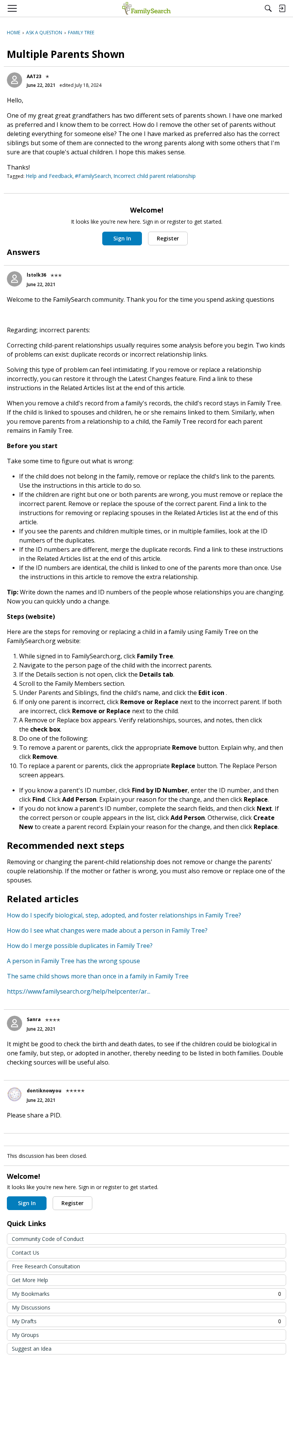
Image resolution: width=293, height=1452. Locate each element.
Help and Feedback (49, 175)
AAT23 (34, 76)
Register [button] (168, 238)
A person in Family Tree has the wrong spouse (73, 961)
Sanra (34, 1019)
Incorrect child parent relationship (154, 175)
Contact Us (25, 1252)
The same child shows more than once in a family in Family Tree (97, 976)
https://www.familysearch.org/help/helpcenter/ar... (78, 991)
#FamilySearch (93, 175)
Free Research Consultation (46, 1266)
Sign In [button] (122, 238)
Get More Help (30, 1280)
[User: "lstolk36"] (14, 279)
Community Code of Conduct (48, 1238)
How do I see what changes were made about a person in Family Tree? (107, 930)
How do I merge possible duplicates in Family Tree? (80, 945)
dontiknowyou (44, 1090)
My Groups (25, 1334)
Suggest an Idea (32, 1348)
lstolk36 (36, 275)
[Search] (268, 8)
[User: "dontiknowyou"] (14, 1094)
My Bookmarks (146, 1293)
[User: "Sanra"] (14, 1023)
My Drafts (146, 1321)
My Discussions (31, 1307)
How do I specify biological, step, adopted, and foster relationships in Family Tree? (124, 915)
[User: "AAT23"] (14, 80)
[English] (146, 8)
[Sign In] (282, 8)
